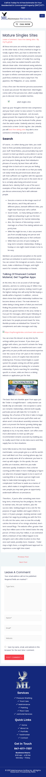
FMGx (33, 772)
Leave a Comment (10, 39)
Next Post (23, 562)
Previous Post (23, 557)
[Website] (23, 638)
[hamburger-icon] (42, 15)
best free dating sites (26, 39)
